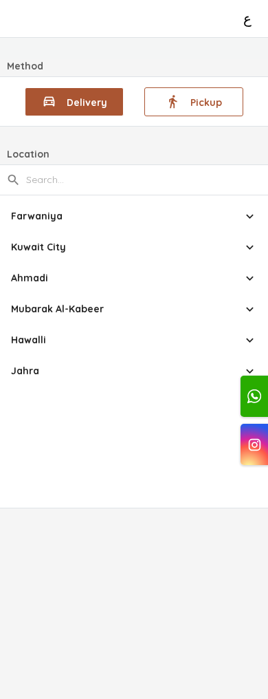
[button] (134, 216)
